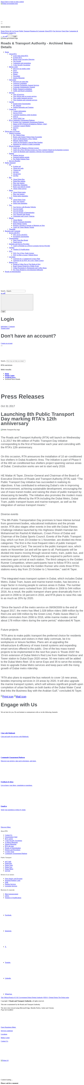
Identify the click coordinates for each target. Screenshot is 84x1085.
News (15, 70)
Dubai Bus (8, 863)
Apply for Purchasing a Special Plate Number (28, 142)
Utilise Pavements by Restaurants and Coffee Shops (30, 268)
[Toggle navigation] (1, 21)
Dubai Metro (9, 869)
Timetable (12, 229)
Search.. (3, 291)
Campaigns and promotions (22, 63)
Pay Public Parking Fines (21, 159)
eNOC (7, 896)
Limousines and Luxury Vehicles (23, 216)
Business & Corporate (37, 31)
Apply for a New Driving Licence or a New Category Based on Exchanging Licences (41, 150)
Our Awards (17, 61)
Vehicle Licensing (15, 133)
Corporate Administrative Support (24, 87)
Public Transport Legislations (22, 89)
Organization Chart (11, 837)
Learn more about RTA (20, 56)
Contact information (19, 111)
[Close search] (41, 361)
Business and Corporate (12, 231)
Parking (11, 153)
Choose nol (16, 170)
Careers (11, 102)
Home (3, 31)
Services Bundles (14, 161)
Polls (14, 129)
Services (11, 92)
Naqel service (17, 242)
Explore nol (17, 166)
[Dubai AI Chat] (5, 1060)
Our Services (57, 31)
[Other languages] (10, 35)
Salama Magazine (19, 78)
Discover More (6, 827)
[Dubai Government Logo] (9, 3)
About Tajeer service (20, 188)
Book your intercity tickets (21, 187)
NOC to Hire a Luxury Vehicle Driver (25, 255)
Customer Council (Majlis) (21, 126)
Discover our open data (20, 81)
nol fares (16, 172)
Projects (15, 72)
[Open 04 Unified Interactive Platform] (31, 1027)
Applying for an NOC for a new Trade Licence (28, 260)
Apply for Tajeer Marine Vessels (23, 227)
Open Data (65, 31)
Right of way (13, 262)
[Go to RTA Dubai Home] (16, 19)
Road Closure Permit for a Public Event (26, 266)
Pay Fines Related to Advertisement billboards (28, 270)
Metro (11, 190)
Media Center (13, 67)
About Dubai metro (19, 192)
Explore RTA (17, 57)
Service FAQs (17, 113)
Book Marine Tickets (20, 223)
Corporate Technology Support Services (26, 85)
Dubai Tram (9, 865)
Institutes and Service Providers (19, 244)
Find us (15, 116)
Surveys (15, 128)
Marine (11, 218)
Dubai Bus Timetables (20, 185)
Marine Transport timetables (22, 222)
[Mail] (20, 696)
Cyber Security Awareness (21, 65)
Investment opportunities (21, 236)
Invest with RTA (14, 233)
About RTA (48, 31)
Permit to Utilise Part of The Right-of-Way (27, 264)
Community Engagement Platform (16, 853)
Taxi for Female (18, 211)
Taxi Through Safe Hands (21, 214)
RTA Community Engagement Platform (22, 120)
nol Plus (15, 176)
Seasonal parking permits (21, 157)
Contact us (12, 109)
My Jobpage (17, 105)
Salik (6, 882)
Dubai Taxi (8, 867)
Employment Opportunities (22, 104)
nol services (17, 174)
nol (10, 164)
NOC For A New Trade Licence (23, 253)
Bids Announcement (11, 894)
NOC (11, 251)
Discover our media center (21, 68)
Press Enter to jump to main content (12, 2)
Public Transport (24, 31)
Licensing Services (11, 886)
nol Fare (7, 871)
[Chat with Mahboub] (16, 1076)
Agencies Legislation (20, 83)
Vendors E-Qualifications (21, 249)
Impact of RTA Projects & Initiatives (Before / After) (30, 124)
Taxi (10, 205)
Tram (10, 198)
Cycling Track (9, 852)
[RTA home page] (16, 289)
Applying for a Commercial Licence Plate (26, 259)
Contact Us (12, 33)
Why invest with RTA (20, 235)
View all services (18, 94)
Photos (15, 74)
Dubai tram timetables (20, 203)
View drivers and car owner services (25, 96)
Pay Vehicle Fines (19, 135)
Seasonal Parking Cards (12, 880)
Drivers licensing (14, 146)
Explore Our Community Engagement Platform (28, 122)
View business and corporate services (25, 100)
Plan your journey (19, 183)
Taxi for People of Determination (23, 212)
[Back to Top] (16, 1058)
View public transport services (23, 98)
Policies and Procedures (12, 850)
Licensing (12, 257)
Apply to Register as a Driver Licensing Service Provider (31, 246)
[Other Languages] (17, 302)
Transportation (13, 238)
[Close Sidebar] (1, 23)
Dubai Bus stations (19, 181)
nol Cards (8, 861)
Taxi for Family (18, 209)
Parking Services (18, 155)
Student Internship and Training (23, 107)
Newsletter (16, 76)
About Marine (17, 220)
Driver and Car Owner (12, 131)
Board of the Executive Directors (23, 59)
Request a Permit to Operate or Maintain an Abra (29, 225)
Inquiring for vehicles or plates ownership (26, 144)
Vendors (11, 247)
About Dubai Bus (19, 179)
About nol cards (18, 168)
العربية (5, 36)
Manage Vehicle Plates (20, 140)
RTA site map (9, 846)
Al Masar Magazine (11, 842)
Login (14, 36)
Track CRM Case (18, 118)
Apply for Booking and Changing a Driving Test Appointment (33, 152)
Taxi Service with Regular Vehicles (24, 207)
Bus (10, 177)
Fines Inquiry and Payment (13, 878)
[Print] (7, 696)
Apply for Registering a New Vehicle (25, 139)
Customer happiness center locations (25, 115)
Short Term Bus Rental (20, 240)
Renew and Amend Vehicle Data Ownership (27, 137)
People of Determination (13, 271)
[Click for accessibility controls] (1, 36)
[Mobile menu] (1, 345)
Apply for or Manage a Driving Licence (26, 148)
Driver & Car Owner (12, 31)
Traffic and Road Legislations (22, 91)
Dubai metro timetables (20, 196)
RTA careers (9, 839)
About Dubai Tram (19, 199)
